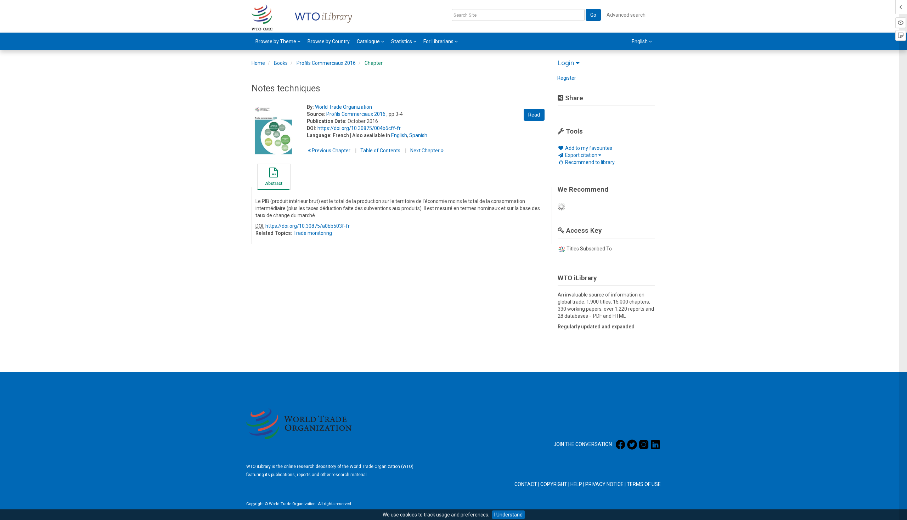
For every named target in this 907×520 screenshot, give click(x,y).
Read (534, 115)
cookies (408, 515)
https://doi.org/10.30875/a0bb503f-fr (307, 226)
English (399, 135)
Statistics (402, 41)
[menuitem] (278, 41)
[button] (273, 177)
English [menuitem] (640, 41)
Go (593, 15)
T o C (380, 150)
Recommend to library (589, 162)
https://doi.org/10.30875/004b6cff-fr (359, 128)
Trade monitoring (312, 233)
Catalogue (369, 41)
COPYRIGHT (553, 484)
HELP (576, 484)
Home (258, 63)
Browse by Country (329, 41)
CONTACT (525, 484)
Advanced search (626, 15)
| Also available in (370, 135)
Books (281, 63)
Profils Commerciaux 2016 (326, 63)
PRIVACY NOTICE (604, 484)
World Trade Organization (343, 107)
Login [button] (566, 63)
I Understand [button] (508, 515)
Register (566, 78)
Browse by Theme (276, 41)
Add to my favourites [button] (588, 148)
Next (425, 150)
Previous (330, 150)
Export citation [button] (581, 155)
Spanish (418, 135)
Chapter (374, 63)
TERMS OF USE (644, 484)
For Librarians (439, 41)
